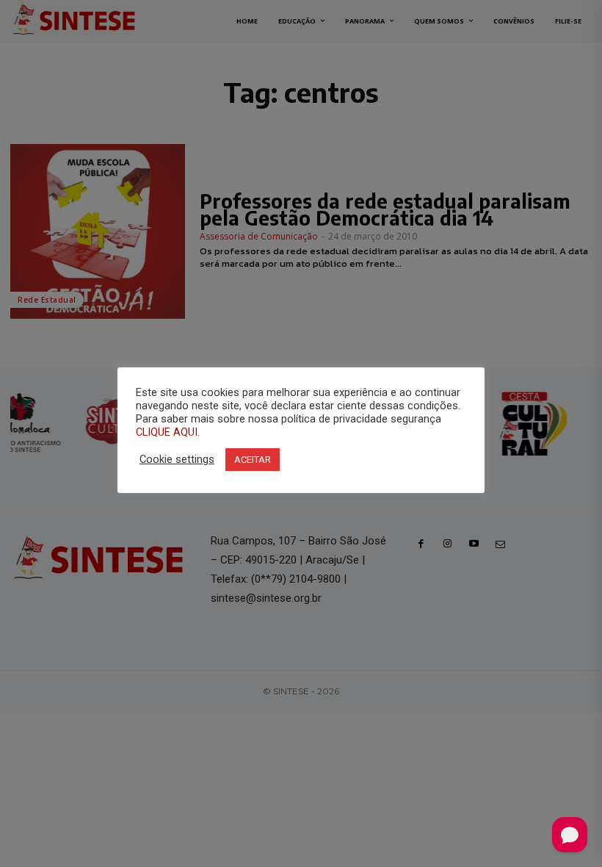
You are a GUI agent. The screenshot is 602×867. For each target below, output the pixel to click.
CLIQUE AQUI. (168, 432)
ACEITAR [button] (252, 459)
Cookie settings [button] (176, 459)
